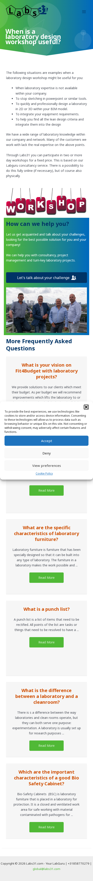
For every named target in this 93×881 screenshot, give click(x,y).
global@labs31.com (46, 869)
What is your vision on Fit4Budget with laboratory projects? (46, 371)
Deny (46, 453)
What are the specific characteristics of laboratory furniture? (46, 533)
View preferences (46, 465)
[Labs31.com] (27, 11)
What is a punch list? (46, 609)
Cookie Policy (44, 473)
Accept (46, 440)
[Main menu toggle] (83, 11)
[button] (86, 407)
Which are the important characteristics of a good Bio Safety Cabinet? (46, 778)
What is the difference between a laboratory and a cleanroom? (46, 696)
